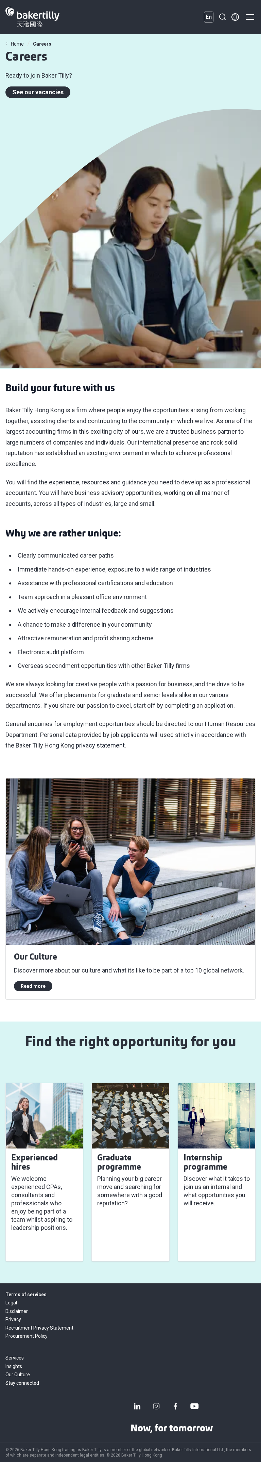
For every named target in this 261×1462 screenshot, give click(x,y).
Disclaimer (16, 1311)
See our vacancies (38, 92)
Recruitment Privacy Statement (39, 1328)
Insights (13, 1366)
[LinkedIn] (137, 1406)
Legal (11, 1302)
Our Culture (17, 1374)
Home (17, 44)
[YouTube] (194, 1406)
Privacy (13, 1319)
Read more (33, 986)
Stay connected (22, 1383)
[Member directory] (235, 17)
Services (14, 1358)
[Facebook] (175, 1406)
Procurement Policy (26, 1336)
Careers (42, 44)
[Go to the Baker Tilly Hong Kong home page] (32, 17)
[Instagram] (156, 1406)
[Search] (222, 17)
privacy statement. (101, 745)
